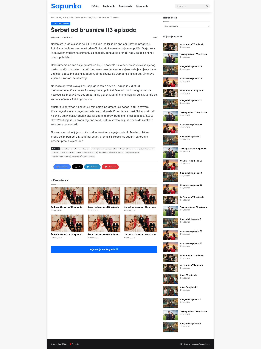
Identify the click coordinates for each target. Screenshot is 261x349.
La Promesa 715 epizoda (192, 44)
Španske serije (125, 6)
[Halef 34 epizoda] (170, 291)
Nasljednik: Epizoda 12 (191, 100)
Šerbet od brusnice (83, 18)
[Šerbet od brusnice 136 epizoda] (140, 195)
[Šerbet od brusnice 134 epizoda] (104, 223)
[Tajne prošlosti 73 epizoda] (170, 58)
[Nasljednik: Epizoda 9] (170, 223)
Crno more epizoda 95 (191, 243)
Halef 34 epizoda (188, 287)
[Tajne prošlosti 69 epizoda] (170, 315)
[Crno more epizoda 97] (170, 189)
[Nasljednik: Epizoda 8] (170, 303)
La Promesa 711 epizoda (191, 265)
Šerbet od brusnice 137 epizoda (103, 207)
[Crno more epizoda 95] (170, 247)
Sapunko (56, 37)
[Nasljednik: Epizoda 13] (170, 70)
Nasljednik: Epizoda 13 (191, 66)
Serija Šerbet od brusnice (61, 156)
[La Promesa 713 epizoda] (170, 200)
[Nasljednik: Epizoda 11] (170, 140)
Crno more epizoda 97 (191, 185)
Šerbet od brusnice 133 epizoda (140, 234)
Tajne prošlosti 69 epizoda (193, 311)
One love (55, 152)
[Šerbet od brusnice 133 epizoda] (140, 223)
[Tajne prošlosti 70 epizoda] (170, 211)
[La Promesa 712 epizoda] (170, 258)
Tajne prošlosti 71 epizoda (193, 148)
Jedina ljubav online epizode (102, 149)
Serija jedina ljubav (132, 152)
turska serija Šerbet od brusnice (83, 156)
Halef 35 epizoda (188, 275)
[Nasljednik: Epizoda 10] (170, 177)
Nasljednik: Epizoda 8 (190, 299)
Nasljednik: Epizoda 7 (190, 323)
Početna (95, 6)
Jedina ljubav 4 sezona (81, 149)
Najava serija (142, 6)
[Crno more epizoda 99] (170, 128)
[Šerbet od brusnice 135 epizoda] (67, 223)
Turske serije (109, 6)
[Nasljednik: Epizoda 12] (170, 104)
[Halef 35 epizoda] (170, 279)
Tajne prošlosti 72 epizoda (193, 112)
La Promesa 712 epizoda (192, 255)
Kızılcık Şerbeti (119, 149)
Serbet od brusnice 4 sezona (87, 152)
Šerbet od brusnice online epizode (111, 152)
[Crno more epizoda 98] (170, 164)
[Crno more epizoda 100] (170, 82)
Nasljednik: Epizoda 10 (191, 173)
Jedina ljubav (66, 149)
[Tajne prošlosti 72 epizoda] (170, 116)
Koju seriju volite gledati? (104, 249)
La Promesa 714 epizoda (192, 90)
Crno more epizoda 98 (191, 160)
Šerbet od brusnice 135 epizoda (66, 234)
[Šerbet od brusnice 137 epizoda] (104, 195)
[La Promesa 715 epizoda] (170, 47)
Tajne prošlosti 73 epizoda (193, 54)
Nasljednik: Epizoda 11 (190, 136)
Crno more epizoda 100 (191, 78)
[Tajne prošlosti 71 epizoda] (170, 152)
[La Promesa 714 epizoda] (170, 93)
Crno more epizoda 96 (191, 231)
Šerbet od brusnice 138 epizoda (66, 207)
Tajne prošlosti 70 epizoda (193, 207)
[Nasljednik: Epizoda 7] (170, 327)
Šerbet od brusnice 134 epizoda (103, 234)
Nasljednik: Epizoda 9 (190, 219)
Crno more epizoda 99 (191, 124)
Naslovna (57, 18)
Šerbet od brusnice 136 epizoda (140, 207)
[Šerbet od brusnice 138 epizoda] (67, 195)
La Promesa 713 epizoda (192, 197)
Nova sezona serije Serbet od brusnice (140, 149)
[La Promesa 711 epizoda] (170, 268)
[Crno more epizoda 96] (170, 235)
